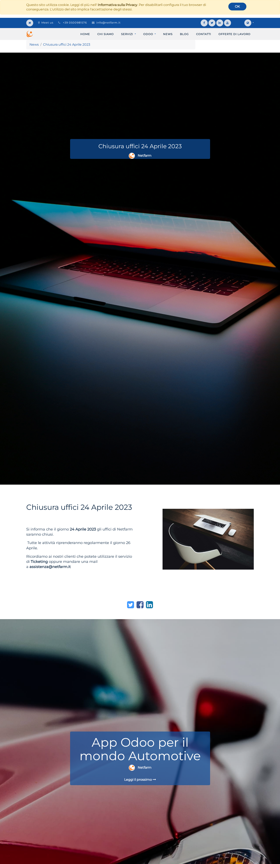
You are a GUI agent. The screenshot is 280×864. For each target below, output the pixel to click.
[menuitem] (85, 34)
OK (237, 6)
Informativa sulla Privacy (117, 5)
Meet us (47, 22)
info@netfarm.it (108, 22)
